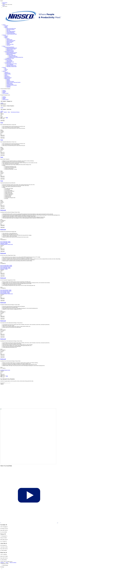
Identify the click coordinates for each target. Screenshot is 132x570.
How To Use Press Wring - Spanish (6, 266)
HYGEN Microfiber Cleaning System (6, 244)
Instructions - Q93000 (4, 243)
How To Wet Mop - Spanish (5, 292)
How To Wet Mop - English (5, 291)
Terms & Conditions (13, 562)
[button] (1, 107)
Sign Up (3, 3)
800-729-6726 (4, 2)
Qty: (1, 134)
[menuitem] (67, 568)
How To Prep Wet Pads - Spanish (5, 290)
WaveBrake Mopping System (5, 370)
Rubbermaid (3, 210)
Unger (1, 122)
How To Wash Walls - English (5, 241)
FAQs (7, 562)
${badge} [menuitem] (5, 565)
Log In (3, 5)
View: (1, 118)
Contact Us (2, 562)
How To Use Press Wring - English (6, 265)
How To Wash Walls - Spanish (5, 242)
